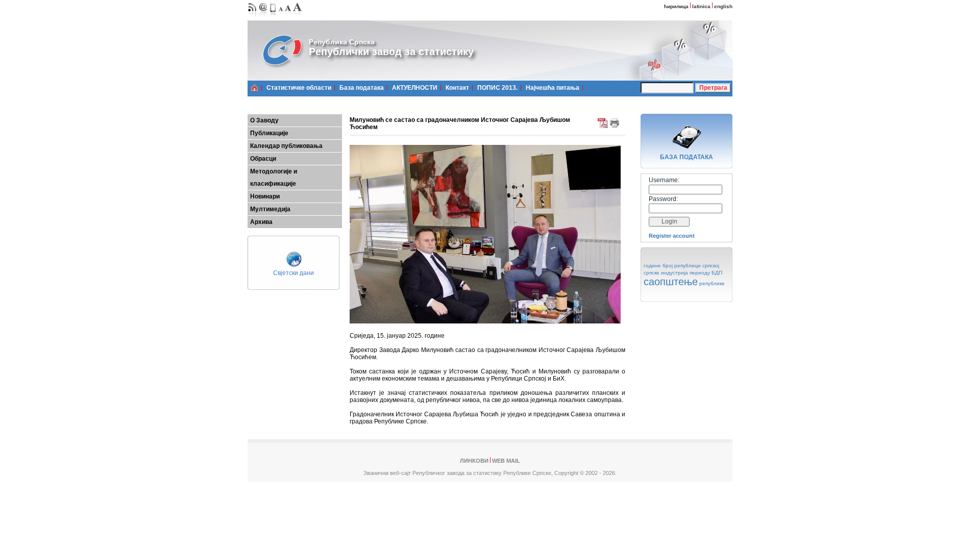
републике (712, 283)
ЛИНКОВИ (474, 461)
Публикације (269, 133)
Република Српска (342, 42)
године (652, 265)
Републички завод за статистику (391, 51)
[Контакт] (263, 18)
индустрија (674, 273)
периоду (700, 273)
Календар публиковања (286, 145)
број (668, 265)
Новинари (265, 196)
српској (710, 265)
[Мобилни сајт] (273, 18)
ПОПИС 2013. (497, 87)
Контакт (457, 87)
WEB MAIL (506, 461)
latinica (701, 6)
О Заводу (264, 120)
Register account (672, 236)
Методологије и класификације (273, 177)
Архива (261, 222)
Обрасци (263, 158)
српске (651, 273)
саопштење (671, 281)
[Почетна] (254, 87)
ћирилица (676, 6)
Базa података (361, 87)
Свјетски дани (293, 273)
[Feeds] (252, 18)
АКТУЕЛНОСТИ (414, 87)
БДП (717, 273)
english (723, 6)
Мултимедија (270, 209)
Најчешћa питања (552, 87)
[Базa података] (686, 150)
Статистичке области (298, 87)
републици (687, 265)
